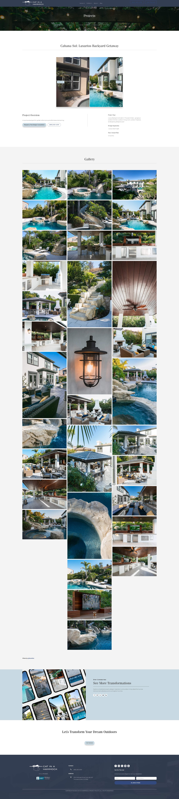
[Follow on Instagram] (97, 695)
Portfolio (89, 3)
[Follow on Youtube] (103, 695)
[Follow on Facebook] (94, 695)
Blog (101, 3)
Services (82, 3)
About (95, 3)
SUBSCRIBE (135, 782)
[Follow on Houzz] (106, 695)
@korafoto (31, 658)
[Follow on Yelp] (100, 695)
